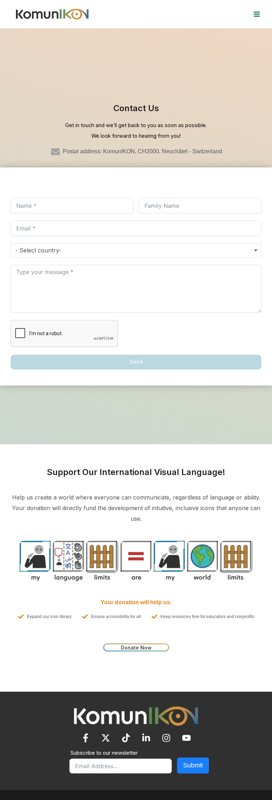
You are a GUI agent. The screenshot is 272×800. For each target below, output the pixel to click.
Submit (193, 765)
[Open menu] (233, 13)
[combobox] (136, 250)
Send (136, 362)
